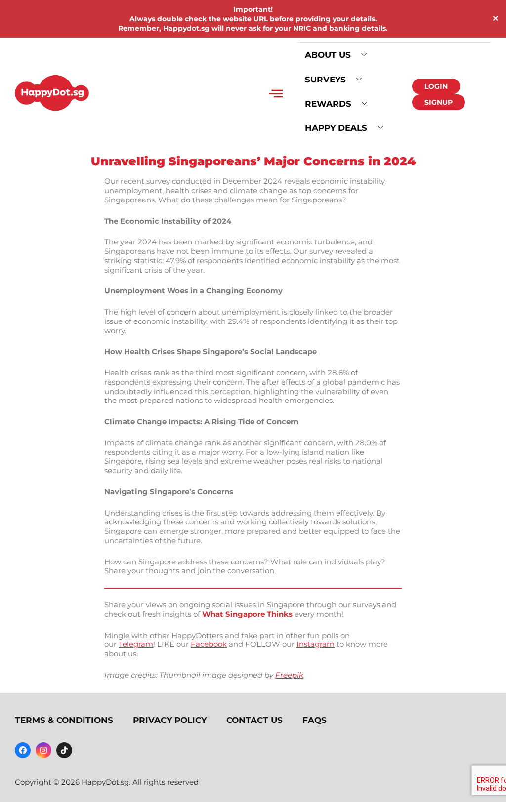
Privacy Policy (170, 720)
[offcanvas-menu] (276, 93)
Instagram (315, 644)
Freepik (289, 675)
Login (436, 86)
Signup (438, 102)
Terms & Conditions (64, 720)
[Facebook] (23, 750)
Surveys (325, 79)
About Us (328, 55)
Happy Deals (336, 128)
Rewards (328, 104)
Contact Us (254, 720)
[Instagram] (43, 750)
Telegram (136, 644)
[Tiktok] (64, 750)
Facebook (209, 644)
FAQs (314, 720)
